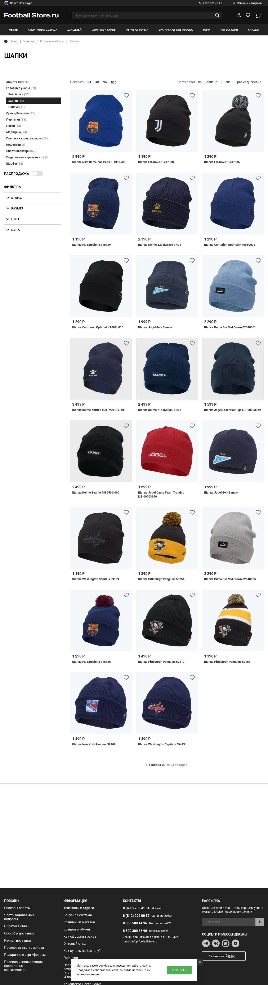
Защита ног (17, 81)
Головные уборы (21, 88)
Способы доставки (19, 933)
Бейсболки (19, 94)
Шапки (16, 100)
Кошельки (15, 144)
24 (89, 82)
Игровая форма (137, 29)
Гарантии (70, 958)
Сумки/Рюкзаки (20, 113)
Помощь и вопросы (249, 3)
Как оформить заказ (79, 936)
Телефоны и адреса (78, 908)
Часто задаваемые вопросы (19, 917)
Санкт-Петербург (21, 3)
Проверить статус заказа (24, 948)
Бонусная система (77, 915)
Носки (13, 125)
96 (105, 82)
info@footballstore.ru (144, 941)
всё (113, 82)
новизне (211, 82)
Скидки (253, 29)
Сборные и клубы (104, 29)
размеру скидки (249, 82)
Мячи (206, 29)
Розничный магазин (79, 922)
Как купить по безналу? (82, 951)
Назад (14, 41)
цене (227, 82)
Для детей (74, 29)
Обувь (13, 29)
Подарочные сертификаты (27, 157)
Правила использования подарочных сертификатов (23, 966)
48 (97, 82)
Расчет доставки (17, 940)
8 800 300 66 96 (135, 931)
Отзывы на (216, 956)
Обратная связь (16, 926)
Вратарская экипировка (176, 29)
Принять (179, 970)
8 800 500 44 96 (212, 3)
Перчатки (16, 119)
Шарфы (14, 163)
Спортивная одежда (42, 29)
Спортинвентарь (21, 151)
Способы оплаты (17, 908)
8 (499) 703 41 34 (136, 908)
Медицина (16, 132)
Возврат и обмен (76, 929)
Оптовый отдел (75, 944)
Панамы (16, 107)
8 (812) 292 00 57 (136, 916)
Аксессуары (229, 29)
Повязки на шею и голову (27, 138)
